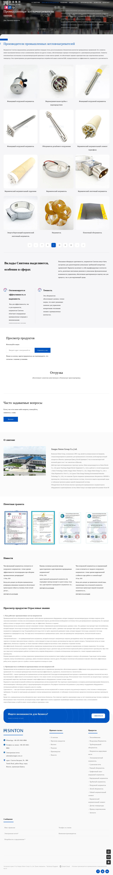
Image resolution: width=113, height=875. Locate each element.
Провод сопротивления (97, 809)
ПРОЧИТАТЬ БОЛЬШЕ (11, 588)
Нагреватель (56, 232)
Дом (5, 20)
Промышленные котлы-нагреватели (15, 669)
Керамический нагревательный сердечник (20, 191)
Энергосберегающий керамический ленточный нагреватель (20, 234)
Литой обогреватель (96, 789)
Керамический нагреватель (56, 191)
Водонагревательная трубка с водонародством (56, 103)
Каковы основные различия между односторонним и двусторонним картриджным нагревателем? (19, 569)
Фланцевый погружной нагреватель (20, 101)
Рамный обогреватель (97, 768)
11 (65, 245)
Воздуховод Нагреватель (98, 741)
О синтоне (54, 737)
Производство (55, 751)
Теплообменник (95, 737)
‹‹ (29, 245)
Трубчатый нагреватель (97, 782)
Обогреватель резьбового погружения (56, 146)
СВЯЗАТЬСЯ (98, 716)
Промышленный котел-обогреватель (15, 618)
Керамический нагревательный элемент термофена (92, 148)
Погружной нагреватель (98, 785)
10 (59, 245)
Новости (54, 755)
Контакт (11, 419)
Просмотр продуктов (58, 741)
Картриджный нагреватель (99, 778)
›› (83, 245)
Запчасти (93, 813)
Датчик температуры (97, 806)
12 (71, 245)
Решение (54, 748)
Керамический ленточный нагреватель (92, 191)
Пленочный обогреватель (92, 232)
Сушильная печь (95, 764)
